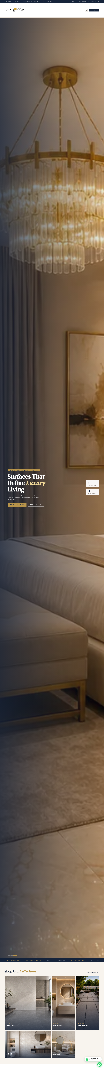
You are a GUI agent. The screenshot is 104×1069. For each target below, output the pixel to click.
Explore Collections (17, 504)
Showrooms (67, 10)
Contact (75, 10)
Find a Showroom (81, 1)
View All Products (92, 972)
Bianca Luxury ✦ (57, 10)
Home (34, 10)
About (73, 1)
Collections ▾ (41, 10)
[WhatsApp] (99, 1064)
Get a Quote (94, 10)
